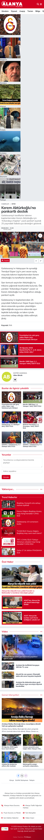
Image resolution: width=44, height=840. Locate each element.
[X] (22, 775)
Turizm (30, 11)
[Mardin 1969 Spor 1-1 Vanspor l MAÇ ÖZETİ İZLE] (32, 397)
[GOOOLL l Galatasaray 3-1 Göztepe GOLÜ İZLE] (32, 437)
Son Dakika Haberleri (10, 818)
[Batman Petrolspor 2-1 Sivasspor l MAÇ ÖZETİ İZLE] (32, 417)
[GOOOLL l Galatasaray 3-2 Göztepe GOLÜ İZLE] (11, 437)
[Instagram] (26, 775)
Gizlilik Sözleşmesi (21, 780)
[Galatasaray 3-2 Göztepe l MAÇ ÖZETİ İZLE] (11, 417)
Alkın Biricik (17, 375)
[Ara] (38, 4)
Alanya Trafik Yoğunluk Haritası (32, 806)
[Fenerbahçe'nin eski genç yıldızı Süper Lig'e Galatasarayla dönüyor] (11, 397)
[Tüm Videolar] (41, 631)
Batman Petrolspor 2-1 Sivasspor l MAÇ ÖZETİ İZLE (31, 426)
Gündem (5, 11)
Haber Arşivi (29, 818)
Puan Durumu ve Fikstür (12, 813)
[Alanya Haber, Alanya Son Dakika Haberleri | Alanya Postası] (12, 4)
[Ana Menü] (41, 4)
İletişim (31, 780)
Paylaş (6, 260)
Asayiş (22, 11)
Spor (14, 204)
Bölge (37, 11)
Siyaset (14, 11)
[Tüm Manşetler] (41, 695)
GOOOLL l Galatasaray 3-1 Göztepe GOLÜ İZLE (32, 445)
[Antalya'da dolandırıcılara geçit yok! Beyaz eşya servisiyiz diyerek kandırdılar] (8, 684)
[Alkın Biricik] (7, 376)
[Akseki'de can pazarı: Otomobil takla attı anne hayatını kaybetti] (8, 675)
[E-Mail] (15, 379)
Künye (12, 780)
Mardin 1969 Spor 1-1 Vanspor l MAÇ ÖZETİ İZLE (32, 405)
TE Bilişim (27, 837)
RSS (5, 829)
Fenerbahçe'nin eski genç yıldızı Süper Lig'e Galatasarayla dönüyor (10, 406)
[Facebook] (18, 775)
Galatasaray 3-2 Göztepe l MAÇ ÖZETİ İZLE (11, 425)
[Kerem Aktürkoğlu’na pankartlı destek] (22, 245)
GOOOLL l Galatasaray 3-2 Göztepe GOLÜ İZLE (11, 445)
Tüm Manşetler (30, 813)
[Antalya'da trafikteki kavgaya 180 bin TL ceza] (8, 666)
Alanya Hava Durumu (12, 805)
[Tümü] (41, 489)
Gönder (6, 477)
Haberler (5, 204)
